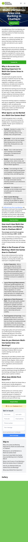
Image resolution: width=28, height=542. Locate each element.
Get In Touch (14, 23)
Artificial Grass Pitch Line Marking (12, 207)
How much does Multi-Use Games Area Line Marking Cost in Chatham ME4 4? (13, 457)
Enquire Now (14, 402)
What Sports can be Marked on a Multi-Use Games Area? (12, 451)
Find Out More (14, 220)
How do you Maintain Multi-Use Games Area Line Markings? (12, 466)
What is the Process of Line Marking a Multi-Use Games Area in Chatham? (13, 462)
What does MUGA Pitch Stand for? (12, 470)
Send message (14, 435)
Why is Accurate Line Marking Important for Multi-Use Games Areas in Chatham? (13, 446)
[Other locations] (20, 3)
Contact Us (14, 62)
